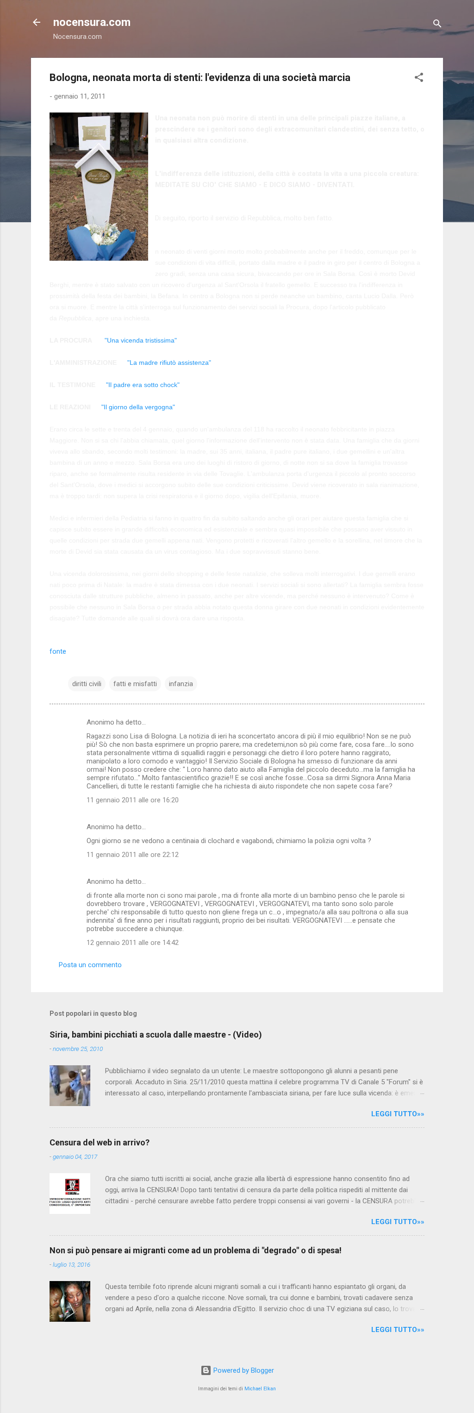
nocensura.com (92, 22)
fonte (58, 651)
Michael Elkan (260, 1389)
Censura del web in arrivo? (100, 1142)
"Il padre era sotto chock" (143, 384)
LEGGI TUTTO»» (397, 1114)
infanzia (181, 684)
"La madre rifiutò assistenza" (169, 362)
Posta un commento (90, 965)
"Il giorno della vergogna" (138, 407)
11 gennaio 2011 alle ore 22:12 (133, 854)
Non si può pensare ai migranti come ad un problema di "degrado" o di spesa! (196, 1250)
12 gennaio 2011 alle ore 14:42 (133, 942)
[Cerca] (437, 25)
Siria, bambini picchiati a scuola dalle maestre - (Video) (156, 1034)
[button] (418, 79)
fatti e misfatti (135, 684)
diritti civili (86, 684)
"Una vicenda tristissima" (140, 340)
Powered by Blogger (243, 1370)
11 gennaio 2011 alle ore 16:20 (133, 800)
